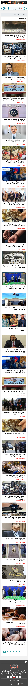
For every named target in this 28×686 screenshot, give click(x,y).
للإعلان (14, 680)
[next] (7, 654)
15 (7, 651)
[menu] (25, 8)
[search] (2, 8)
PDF (5, 8)
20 (16, 654)
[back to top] (26, 662)
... (22, 651)
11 (19, 651)
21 (13, 654)
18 (22, 654)
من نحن (18, 680)
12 (16, 651)
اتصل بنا (10, 680)
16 (5, 651)
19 (19, 654)
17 (25, 654)
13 (13, 651)
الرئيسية (24, 14)
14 (10, 651)
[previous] (25, 652)
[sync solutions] (20, 684)
